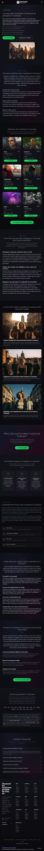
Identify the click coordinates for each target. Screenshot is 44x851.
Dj (16, 785)
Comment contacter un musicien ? (11, 764)
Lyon (35, 783)
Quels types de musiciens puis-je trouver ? (12, 761)
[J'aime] (19, 161)
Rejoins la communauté (22, 679)
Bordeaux (36, 809)
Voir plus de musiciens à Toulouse (22, 222)
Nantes (36, 796)
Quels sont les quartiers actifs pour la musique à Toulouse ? (16, 771)
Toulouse (18, 796)
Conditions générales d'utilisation (21, 839)
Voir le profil (11, 160)
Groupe (17, 786)
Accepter (39, 848)
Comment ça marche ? (33, 839)
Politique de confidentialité (8, 839)
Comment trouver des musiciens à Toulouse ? (13, 748)
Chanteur (17, 788)
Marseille (27, 783)
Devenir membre (8, 38)
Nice (26, 796)
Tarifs (23, 841)
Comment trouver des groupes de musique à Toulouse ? (15, 768)
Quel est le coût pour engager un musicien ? (13, 757)
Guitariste (17, 791)
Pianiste (17, 792)
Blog (39, 839)
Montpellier (18, 822)
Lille (26, 809)
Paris (17, 783)
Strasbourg (18, 809)
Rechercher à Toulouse (25, 37)
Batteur (17, 789)
